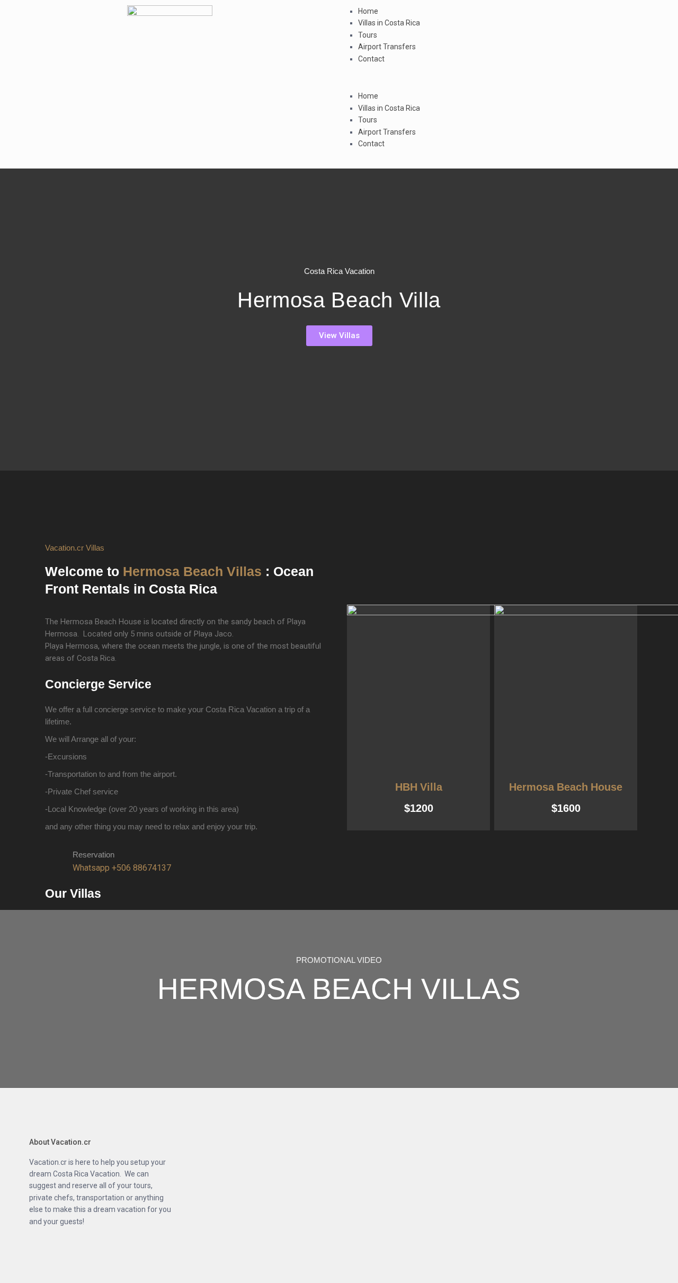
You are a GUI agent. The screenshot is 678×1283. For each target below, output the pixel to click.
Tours (367, 35)
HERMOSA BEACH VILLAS (339, 988)
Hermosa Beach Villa (339, 300)
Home (368, 11)
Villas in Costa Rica (389, 23)
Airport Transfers (387, 46)
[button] (508, 84)
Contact (371, 59)
